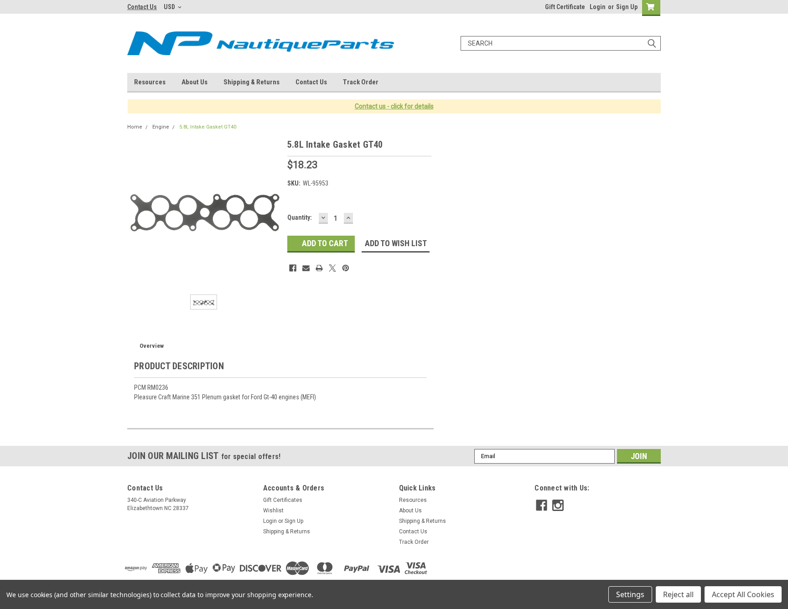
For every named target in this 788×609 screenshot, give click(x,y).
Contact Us (142, 6)
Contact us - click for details (394, 106)
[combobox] (561, 43)
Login (598, 6)
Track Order (360, 82)
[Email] (306, 268)
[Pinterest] (345, 268)
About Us (194, 82)
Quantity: (299, 217)
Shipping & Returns (251, 82)
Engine (160, 127)
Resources (150, 82)
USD (170, 6)
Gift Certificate (565, 6)
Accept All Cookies (743, 594)
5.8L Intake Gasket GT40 (207, 127)
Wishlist (273, 510)
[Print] (319, 268)
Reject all (678, 594)
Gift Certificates (282, 500)
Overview (152, 345)
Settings (630, 594)
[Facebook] (292, 268)
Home (134, 127)
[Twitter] (332, 268)
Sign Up (627, 6)
